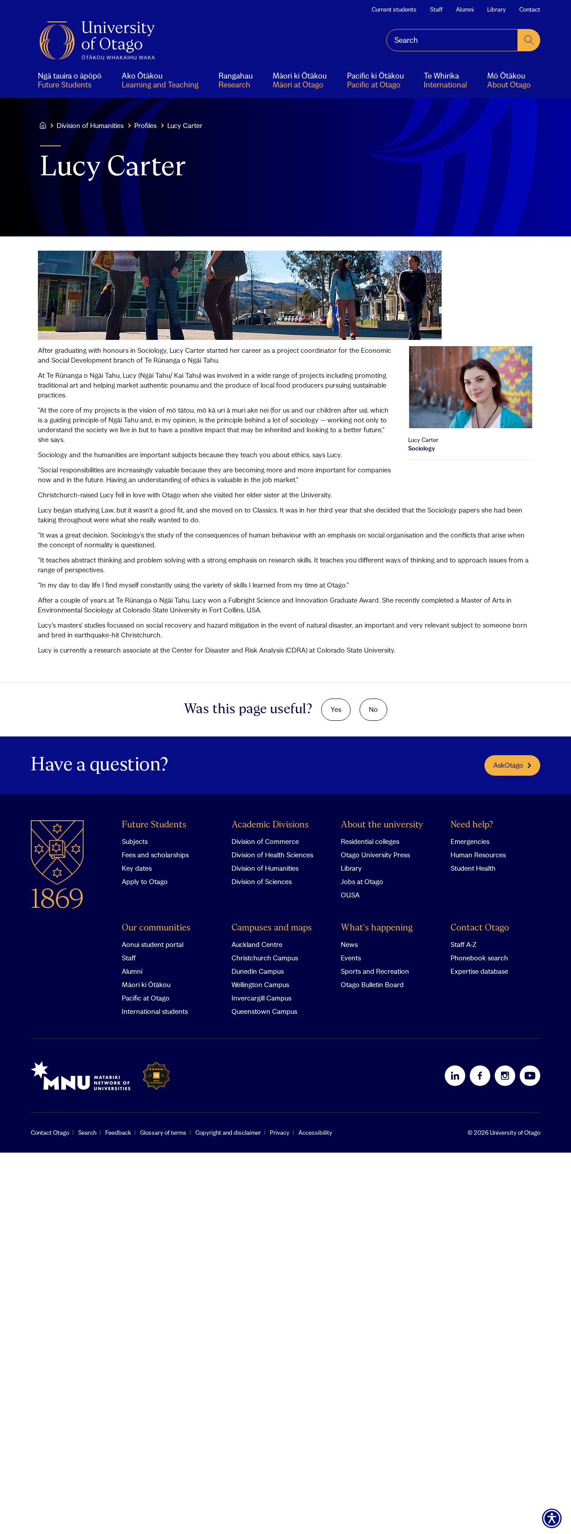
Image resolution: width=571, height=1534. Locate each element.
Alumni (465, 9)
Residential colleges (370, 841)
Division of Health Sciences (272, 854)
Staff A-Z (463, 944)
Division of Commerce (265, 841)
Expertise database (479, 971)
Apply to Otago (145, 881)
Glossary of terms (163, 1132)
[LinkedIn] (455, 1075)
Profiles (145, 125)
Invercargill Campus (261, 997)
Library (496, 9)
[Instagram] (505, 1075)
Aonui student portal (152, 944)
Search (87, 1132)
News (349, 944)
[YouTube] (530, 1075)
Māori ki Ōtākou (146, 984)
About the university (382, 825)
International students (155, 1011)
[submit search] (529, 40)
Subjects (135, 841)
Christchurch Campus (265, 957)
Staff (436, 9)
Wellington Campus (260, 984)
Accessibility (315, 1132)
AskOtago (508, 765)
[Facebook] (480, 1075)
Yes (336, 709)
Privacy (280, 1132)
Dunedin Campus (258, 971)
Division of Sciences (262, 881)
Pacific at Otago (146, 997)
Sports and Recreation (375, 971)
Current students (394, 9)
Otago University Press (375, 854)
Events (351, 957)
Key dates (137, 868)
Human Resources (478, 854)
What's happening (377, 928)
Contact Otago (480, 928)
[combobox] (452, 40)
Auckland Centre (257, 944)
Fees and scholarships (155, 854)
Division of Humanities (90, 125)
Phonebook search (479, 957)
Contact (529, 9)
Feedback (118, 1132)
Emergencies (470, 841)
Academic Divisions (270, 825)
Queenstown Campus (264, 1011)
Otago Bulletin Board (372, 984)
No (373, 709)
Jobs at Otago (362, 881)
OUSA (350, 894)
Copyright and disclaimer (228, 1132)
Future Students (154, 825)
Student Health (473, 868)
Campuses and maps (272, 928)
